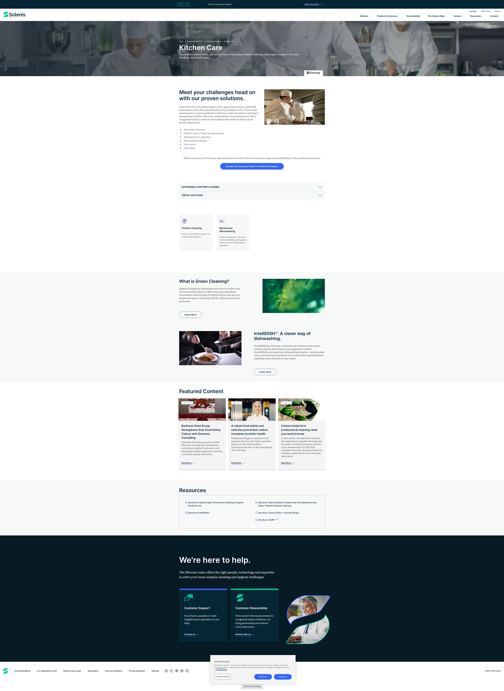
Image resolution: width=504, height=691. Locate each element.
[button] (251, 187)
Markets (364, 16)
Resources (475, 16)
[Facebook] (171, 671)
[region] (253, 669)
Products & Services (387, 16)
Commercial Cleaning (213, 41)
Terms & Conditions (113, 671)
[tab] (252, 187)
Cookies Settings (252, 686)
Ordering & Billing (22, 671)
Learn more (265, 372)
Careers (457, 16)
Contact (494, 16)
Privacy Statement (137, 671)
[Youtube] (177, 671)
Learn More (190, 314)
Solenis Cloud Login (72, 671)
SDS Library (485, 11)
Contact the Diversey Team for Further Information (252, 166)
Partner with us (243, 634)
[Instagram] (182, 671)
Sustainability (413, 16)
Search (497, 11)
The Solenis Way (436, 16)
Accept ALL (282, 677)
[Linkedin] (166, 671)
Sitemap (155, 671)
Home (181, 41)
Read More (186, 463)
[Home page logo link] (15, 17)
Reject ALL (263, 677)
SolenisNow (93, 671)
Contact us (190, 634)
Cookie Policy (221, 669)
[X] (187, 671)
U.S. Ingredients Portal (47, 671)
